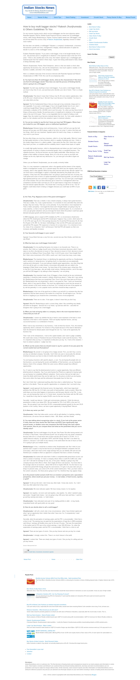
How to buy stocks (94, 49)
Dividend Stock (93, 44)
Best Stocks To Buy (94, 27)
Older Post (79, 559)
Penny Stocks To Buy (114, 17)
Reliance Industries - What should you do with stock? (42, 610)
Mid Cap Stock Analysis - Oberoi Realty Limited (41, 615)
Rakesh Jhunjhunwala (55, 39)
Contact (29, 654)
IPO (90, 40)
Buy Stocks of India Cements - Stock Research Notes (42, 641)
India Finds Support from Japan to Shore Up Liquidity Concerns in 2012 (106, 77)
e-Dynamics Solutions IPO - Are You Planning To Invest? (52, 594)
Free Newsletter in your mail (35, 649)
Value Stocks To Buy (95, 36)
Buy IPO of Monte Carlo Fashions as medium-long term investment (100, 91)
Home (29, 17)
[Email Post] (27, 550)
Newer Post (27, 559)
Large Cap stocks (94, 29)
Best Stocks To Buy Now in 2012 (98, 66)
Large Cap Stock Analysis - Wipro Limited (39, 625)
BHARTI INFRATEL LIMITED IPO (45, 631)
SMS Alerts (91, 191)
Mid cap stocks (93, 31)
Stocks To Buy (42, 17)
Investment (85, 17)
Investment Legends (48, 552)
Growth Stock (98, 17)
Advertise (29, 651)
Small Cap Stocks (94, 33)
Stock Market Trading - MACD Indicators (104, 117)
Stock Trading (70, 17)
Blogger (94, 675)
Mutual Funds (130, 17)
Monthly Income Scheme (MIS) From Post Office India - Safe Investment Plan (106, 103)
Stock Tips (57, 17)
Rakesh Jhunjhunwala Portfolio (98, 42)
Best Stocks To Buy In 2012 (97, 47)
